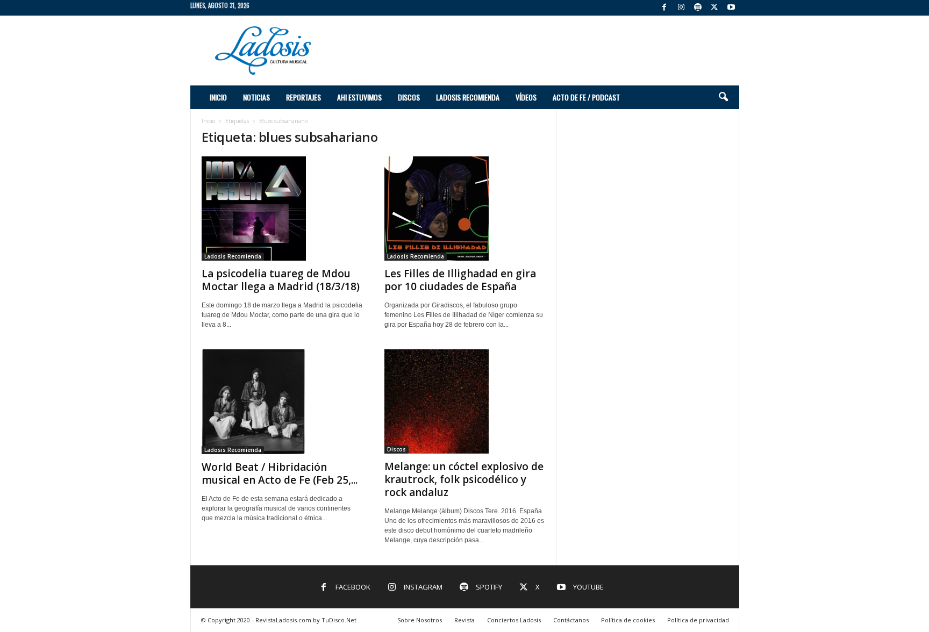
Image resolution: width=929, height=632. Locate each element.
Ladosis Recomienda (467, 97)
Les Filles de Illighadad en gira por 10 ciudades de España (460, 280)
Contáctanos (571, 620)
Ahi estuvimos (359, 97)
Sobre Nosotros (419, 620)
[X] (714, 8)
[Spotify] (697, 8)
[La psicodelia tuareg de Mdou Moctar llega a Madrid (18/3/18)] (282, 208)
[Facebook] (664, 8)
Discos (409, 97)
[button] (723, 97)
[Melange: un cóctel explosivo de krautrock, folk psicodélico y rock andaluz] (465, 401)
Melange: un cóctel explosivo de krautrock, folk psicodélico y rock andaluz (464, 479)
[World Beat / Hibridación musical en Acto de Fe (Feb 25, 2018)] (282, 401)
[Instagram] (681, 8)
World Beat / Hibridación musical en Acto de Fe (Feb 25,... (280, 473)
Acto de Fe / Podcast (586, 97)
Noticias (256, 97)
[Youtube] (731, 8)
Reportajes (303, 97)
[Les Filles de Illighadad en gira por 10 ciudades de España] (465, 208)
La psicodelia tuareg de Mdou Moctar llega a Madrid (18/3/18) (281, 280)
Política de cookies (628, 620)
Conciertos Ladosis (514, 620)
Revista (464, 620)
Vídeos (526, 97)
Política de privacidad (698, 620)
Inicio (218, 97)
